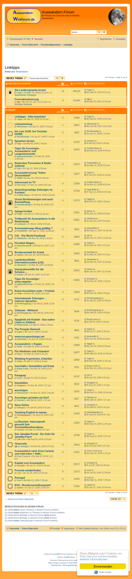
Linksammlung (23, 124)
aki (88, 235)
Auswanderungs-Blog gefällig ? (34, 228)
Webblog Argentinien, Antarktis (33, 358)
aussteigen (21, 390)
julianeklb (21, 339)
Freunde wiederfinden (28, 470)
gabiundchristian (25, 156)
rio (18, 102)
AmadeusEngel (24, 204)
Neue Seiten (22, 405)
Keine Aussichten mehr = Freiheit (34, 291)
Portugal (20, 477)
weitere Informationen (93, 559)
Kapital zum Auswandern (30, 463)
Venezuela (21, 443)
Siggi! (89, 199)
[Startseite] (24, 16)
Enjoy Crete (22, 368)
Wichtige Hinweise (23, 104)
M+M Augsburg (24, 303)
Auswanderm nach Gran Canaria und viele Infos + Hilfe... (34, 452)
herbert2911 (92, 163)
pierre (89, 211)
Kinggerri (21, 385)
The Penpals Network (27, 329)
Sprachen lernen (24, 141)
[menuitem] (26, 39)
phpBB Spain (69, 557)
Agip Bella (92, 189)
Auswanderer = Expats (28, 344)
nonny (20, 274)
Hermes (21, 400)
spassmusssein (24, 245)
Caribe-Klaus (93, 148)
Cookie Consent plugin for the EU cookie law (102, 572)
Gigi (19, 143)
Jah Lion (21, 439)
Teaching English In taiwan (31, 412)
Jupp (19, 92)
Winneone (22, 126)
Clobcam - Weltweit (26, 310)
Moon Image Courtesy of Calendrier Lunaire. (66, 563)
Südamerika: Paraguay (25, 95)
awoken (90, 141)
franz (19, 354)
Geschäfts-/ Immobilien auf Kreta (34, 366)
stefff (19, 178)
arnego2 (91, 279)
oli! (88, 375)
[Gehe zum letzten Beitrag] (93, 90)
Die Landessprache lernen (30, 90)
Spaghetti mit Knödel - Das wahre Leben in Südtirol (35, 321)
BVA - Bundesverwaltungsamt (33, 485)
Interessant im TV (25, 182)
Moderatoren (22, 72)
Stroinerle (21, 238)
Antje (19, 214)
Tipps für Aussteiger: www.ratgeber (27, 280)
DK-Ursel (21, 185)
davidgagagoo (24, 415)
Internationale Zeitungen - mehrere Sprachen (30, 299)
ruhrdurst (21, 224)
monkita (21, 465)
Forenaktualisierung (27, 99)
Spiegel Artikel (23, 211)
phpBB (57, 554)
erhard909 (22, 231)
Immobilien (21, 383)
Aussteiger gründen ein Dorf (32, 397)
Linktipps (12, 67)
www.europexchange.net (29, 336)
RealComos (22, 325)
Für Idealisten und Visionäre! (32, 351)
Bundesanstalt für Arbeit (29, 252)
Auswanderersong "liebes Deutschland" (30, 174)
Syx (19, 168)
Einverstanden (103, 566)
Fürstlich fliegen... (25, 243)
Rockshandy (23, 137)
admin (20, 255)
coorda (20, 430)
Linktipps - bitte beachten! (30, 116)
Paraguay (20, 375)
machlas (91, 252)
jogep (20, 332)
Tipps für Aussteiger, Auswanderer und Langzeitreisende (27, 151)
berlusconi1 (22, 393)
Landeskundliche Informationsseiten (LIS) (29, 261)
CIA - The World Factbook (30, 235)
